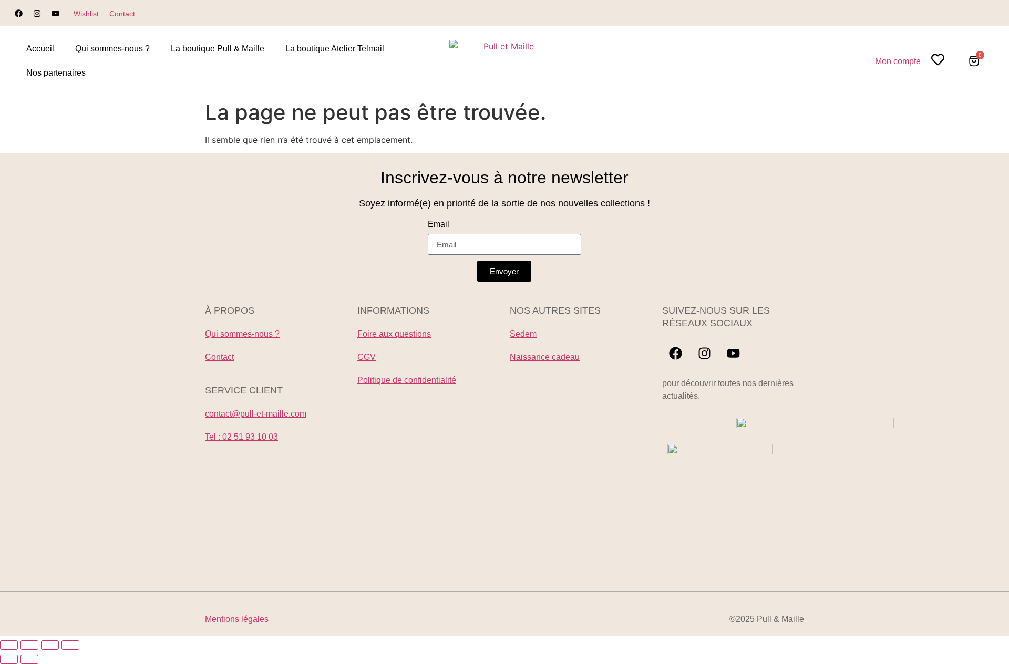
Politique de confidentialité (406, 380)
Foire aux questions (394, 333)
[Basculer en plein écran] (29, 645)
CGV (366, 356)
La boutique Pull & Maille (217, 48)
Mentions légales (237, 619)
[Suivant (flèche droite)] (29, 659)
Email (438, 224)
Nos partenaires (56, 72)
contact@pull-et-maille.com (255, 413)
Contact (122, 13)
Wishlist (86, 13)
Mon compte (898, 61)
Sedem (523, 333)
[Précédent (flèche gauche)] (9, 659)
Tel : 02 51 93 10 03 (241, 436)
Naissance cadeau (545, 356)
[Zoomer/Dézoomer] (9, 645)
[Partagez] (50, 645)
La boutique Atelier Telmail (334, 48)
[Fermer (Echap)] (70, 645)
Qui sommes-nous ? (112, 48)
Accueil (40, 48)
